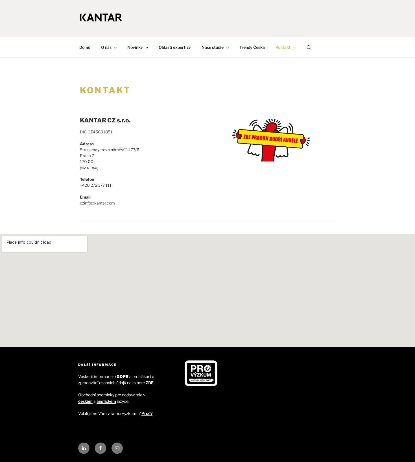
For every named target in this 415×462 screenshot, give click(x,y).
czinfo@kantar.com (97, 203)
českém (85, 401)
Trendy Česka (252, 47)
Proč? (146, 413)
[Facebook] (100, 448)
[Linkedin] (83, 448)
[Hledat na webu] (309, 47)
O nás (106, 47)
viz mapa (89, 167)
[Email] (117, 448)
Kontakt (283, 47)
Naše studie (213, 47)
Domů (84, 47)
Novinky (135, 47)
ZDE (150, 382)
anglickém (106, 401)
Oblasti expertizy (175, 47)
